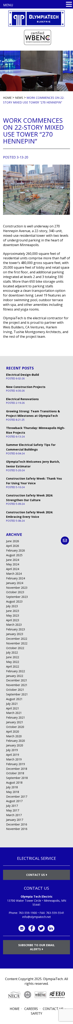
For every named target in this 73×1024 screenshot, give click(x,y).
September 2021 (17, 694)
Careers (31, 1009)
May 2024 (12, 564)
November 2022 (16, 643)
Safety (36, 1013)
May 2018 (12, 792)
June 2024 (12, 560)
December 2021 (16, 680)
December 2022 (16, 639)
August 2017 (14, 801)
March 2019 (14, 759)
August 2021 (14, 699)
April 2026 (12, 546)
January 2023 (14, 634)
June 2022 (12, 657)
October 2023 (15, 592)
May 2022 (12, 662)
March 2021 (14, 713)
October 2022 (15, 648)
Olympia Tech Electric (37, 896)
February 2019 (15, 764)
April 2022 (12, 666)
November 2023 (16, 588)
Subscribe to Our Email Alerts (36, 947)
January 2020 (14, 745)
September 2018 (17, 778)
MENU (8, 5)
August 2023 (14, 601)
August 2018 (14, 782)
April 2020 (12, 731)
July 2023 (12, 606)
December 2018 (16, 769)
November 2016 (16, 829)
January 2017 (14, 820)
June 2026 (12, 541)
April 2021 (12, 708)
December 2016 (16, 824)
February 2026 (15, 550)
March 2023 (14, 625)
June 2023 (12, 611)
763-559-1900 (28, 913)
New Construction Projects (25, 387)
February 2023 (15, 629)
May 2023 (12, 615)
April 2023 (12, 620)
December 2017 (16, 796)
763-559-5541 (55, 913)
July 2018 (12, 787)
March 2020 (14, 736)
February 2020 (15, 741)
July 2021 (12, 704)
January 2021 (14, 722)
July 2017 (12, 806)
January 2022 (14, 676)
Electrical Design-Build (22, 375)
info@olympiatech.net (36, 917)
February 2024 (15, 578)
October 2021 (15, 690)
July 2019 (12, 750)
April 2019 (12, 755)
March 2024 (14, 574)
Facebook (31, 928)
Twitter (41, 928)
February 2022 (15, 671)
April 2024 (12, 569)
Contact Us (36, 875)
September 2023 (17, 597)
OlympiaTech (53, 979)
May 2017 (12, 810)
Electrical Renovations (22, 399)
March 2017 (14, 815)
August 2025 (14, 555)
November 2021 (16, 685)
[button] (69, 4)
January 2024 (14, 583)
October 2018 (15, 773)
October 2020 (15, 727)
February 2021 (15, 717)
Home (14, 1009)
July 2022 (12, 652)
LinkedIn (51, 928)
